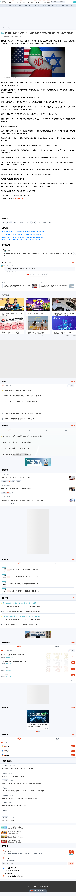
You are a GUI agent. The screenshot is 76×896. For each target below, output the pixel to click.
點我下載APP (19, 198)
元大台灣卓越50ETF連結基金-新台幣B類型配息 (13, 661)
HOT (9, 569)
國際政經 (9, 28)
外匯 (28, 2)
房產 (49, 5)
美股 (17, 2)
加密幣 (35, 2)
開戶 (73, 656)
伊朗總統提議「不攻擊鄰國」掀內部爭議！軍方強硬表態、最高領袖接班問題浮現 (23, 237)
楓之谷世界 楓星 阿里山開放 (35, 313)
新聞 (10, 2)
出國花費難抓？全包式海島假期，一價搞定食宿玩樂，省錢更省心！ (38, 333)
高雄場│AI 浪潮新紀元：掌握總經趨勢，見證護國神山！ (24, 591)
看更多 (72, 244)
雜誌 (67, 5)
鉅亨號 (44, 2)
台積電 (7, 751)
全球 (31, 2)
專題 (63, 5)
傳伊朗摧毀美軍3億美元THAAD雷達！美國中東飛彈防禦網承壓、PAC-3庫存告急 (23, 232)
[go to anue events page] (67, 2)
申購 (73, 662)
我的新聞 (72, 5)
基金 (24, 2)
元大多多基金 (4, 668)
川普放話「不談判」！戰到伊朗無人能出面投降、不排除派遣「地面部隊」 (21, 240)
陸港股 (20, 2)
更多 (72, 385)
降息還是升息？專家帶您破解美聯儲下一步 (16, 196)
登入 (72, 2)
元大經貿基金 (4, 674)
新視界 (58, 5)
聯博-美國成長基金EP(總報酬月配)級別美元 (12, 655)
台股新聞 (8, 474)
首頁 (6, 2)
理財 (53, 5)
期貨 (39, 5)
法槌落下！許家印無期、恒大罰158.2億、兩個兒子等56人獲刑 (10, 333)
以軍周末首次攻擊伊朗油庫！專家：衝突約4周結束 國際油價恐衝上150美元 (17, 286)
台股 (13, 2)
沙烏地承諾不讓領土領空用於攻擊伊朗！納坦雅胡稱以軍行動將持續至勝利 (21, 234)
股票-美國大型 (9, 657)
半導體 (7, 755)
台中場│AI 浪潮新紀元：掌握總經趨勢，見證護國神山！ (24, 570)
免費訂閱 (71, 863)
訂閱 (48, 2)
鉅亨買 (40, 2)
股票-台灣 (8, 664)
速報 (26, 5)
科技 (10, 5)
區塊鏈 (44, 5)
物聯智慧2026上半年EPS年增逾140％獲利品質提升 (62, 333)
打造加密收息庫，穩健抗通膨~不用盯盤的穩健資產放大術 (22, 584)
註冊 (74, 2)
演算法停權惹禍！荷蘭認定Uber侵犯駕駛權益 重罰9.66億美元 (63, 314)
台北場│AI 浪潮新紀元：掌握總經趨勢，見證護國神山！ (24, 577)
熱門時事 (20, 5)
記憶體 (7, 746)
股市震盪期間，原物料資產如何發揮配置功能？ (12, 314)
